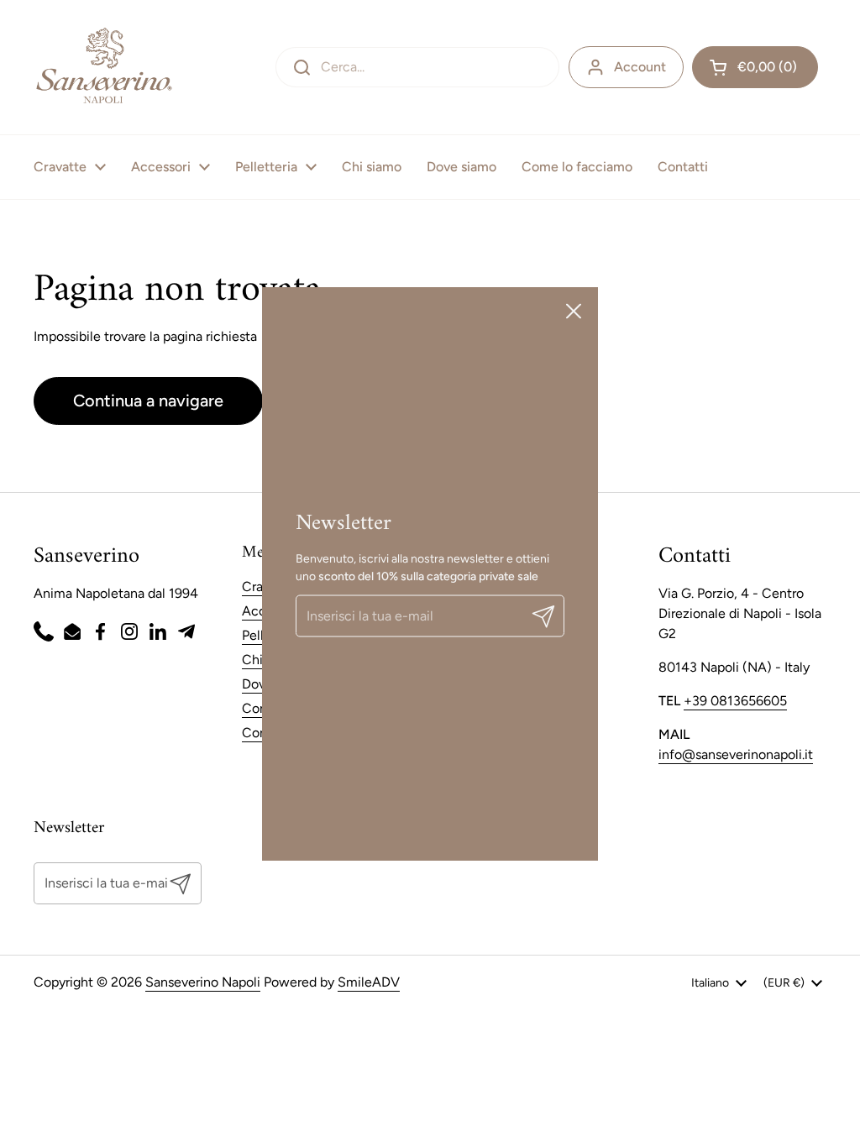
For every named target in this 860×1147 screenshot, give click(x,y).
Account (640, 67)
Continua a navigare (148, 400)
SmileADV (369, 982)
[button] (755, 67)
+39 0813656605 (735, 701)
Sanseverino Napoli (202, 982)
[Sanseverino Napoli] (104, 67)
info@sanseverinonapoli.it (735, 754)
